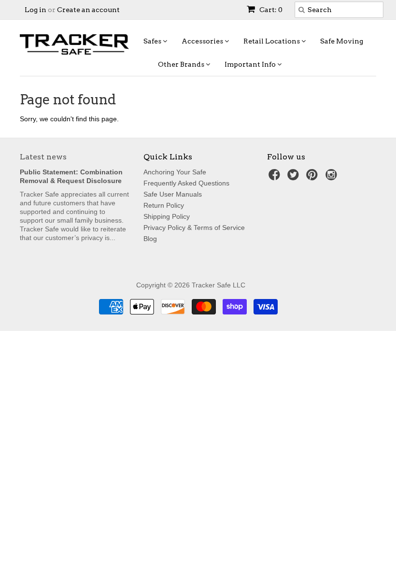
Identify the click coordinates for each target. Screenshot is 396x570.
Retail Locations (272, 41)
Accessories (203, 41)
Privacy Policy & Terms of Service (194, 227)
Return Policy (163, 205)
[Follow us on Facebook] (276, 177)
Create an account (88, 10)
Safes (153, 41)
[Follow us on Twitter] (294, 177)
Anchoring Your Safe (174, 172)
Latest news (43, 156)
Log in (35, 10)
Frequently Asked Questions (186, 183)
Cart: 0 (270, 10)
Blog (150, 238)
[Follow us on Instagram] (332, 177)
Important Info (251, 64)
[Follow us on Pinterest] (313, 177)
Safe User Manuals (172, 194)
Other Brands (182, 64)
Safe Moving (341, 41)
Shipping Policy (166, 216)
